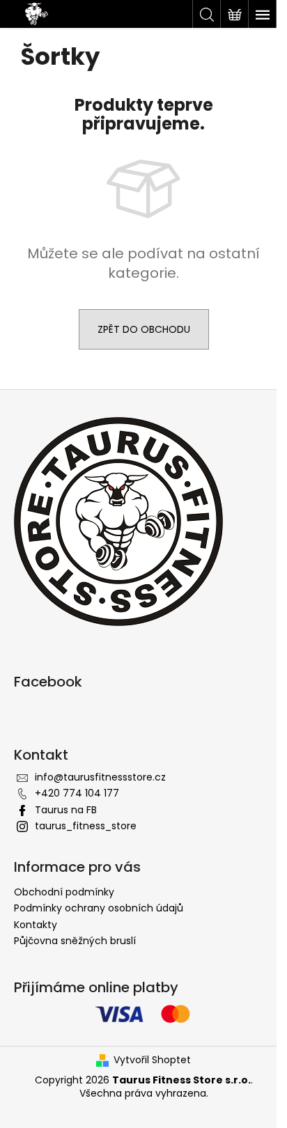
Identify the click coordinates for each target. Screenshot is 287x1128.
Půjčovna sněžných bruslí (75, 941)
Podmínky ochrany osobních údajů (98, 908)
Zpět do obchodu (144, 329)
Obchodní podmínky (64, 892)
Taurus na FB (66, 810)
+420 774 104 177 (77, 793)
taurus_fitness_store (86, 826)
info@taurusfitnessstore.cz (100, 777)
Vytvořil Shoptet (152, 1060)
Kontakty (35, 925)
